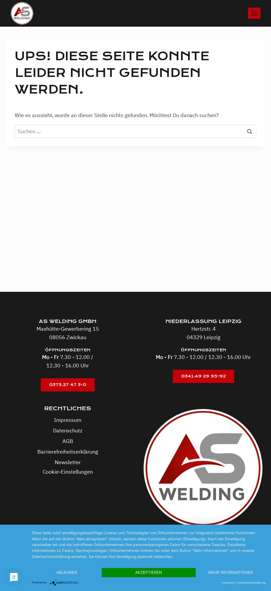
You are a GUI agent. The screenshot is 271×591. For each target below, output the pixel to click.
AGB (67, 441)
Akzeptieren (148, 572)
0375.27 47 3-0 (67, 384)
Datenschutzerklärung (252, 582)
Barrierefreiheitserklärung (67, 451)
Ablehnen (66, 572)
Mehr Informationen (230, 572)
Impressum (67, 419)
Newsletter (68, 462)
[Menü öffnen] (254, 13)
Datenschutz (67, 430)
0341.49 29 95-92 (203, 376)
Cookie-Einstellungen (68, 471)
